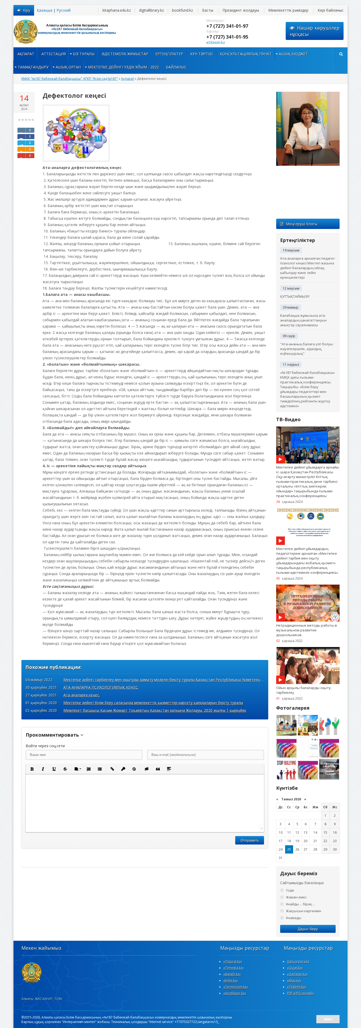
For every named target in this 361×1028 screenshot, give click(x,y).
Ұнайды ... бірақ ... (300, 904)
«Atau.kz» (294, 980)
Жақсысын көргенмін (303, 910)
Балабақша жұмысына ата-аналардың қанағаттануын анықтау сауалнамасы (303, 320)
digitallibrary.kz (151, 10)
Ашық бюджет (293, 53)
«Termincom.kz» (235, 987)
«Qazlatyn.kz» (297, 974)
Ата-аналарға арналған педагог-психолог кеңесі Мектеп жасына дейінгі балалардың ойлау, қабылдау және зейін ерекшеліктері (307, 268)
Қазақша (44, 10)
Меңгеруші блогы (301, 223)
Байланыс (176, 67)
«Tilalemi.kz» (296, 987)
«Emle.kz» (230, 980)
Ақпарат (25, 53)
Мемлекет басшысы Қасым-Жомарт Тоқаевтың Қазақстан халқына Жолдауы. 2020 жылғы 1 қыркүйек (154, 710)
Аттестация (53, 53)
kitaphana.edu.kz (117, 10)
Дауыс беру (308, 929)
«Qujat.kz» (295, 968)
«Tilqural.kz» (232, 961)
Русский (64, 10)
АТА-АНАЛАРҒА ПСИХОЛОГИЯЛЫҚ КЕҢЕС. (101, 687)
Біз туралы (84, 53)
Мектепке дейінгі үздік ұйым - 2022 (123, 67)
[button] (32, 769)
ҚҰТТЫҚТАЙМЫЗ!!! (294, 296)
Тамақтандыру (33, 67)
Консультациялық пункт (246, 53)
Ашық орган (68, 67)
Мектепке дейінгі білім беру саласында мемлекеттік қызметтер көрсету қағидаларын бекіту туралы (153, 702)
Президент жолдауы (241, 10)
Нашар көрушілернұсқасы (315, 31)
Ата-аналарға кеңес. (81, 694)
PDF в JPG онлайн (300, 993)
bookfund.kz (182, 10)
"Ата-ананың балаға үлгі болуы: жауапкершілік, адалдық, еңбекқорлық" (307, 349)
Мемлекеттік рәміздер (288, 10)
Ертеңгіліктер (169, 53)
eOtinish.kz (215, 42)
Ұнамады (293, 917)
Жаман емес (296, 897)
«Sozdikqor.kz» (234, 993)
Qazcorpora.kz (298, 961)
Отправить (249, 840)
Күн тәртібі (201, 53)
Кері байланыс (331, 10)
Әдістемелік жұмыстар (125, 53)
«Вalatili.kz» (232, 974)
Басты (207, 10)
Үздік (290, 890)
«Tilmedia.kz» (233, 968)
